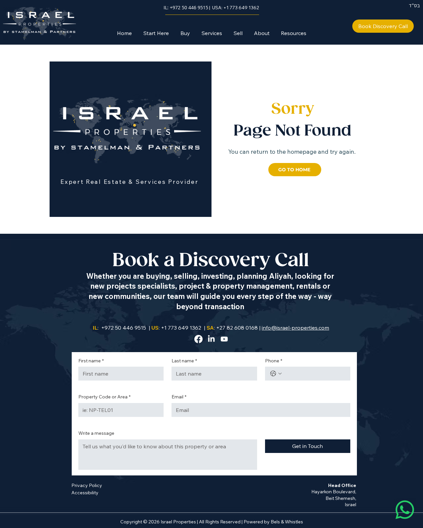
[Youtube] (224, 339)
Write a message (96, 433)
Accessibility (84, 493)
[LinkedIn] (211, 339)
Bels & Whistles (287, 522)
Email (179, 397)
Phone (273, 361)
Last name (184, 361)
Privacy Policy (86, 485)
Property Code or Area (104, 397)
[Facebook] (198, 339)
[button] (185, 33)
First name (91, 361)
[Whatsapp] (404, 509)
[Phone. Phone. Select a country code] (276, 374)
